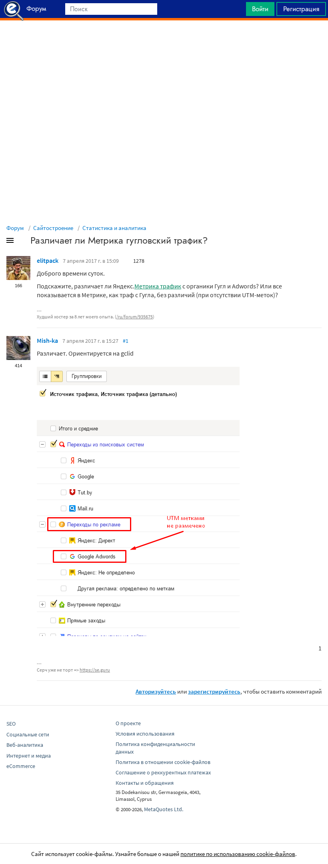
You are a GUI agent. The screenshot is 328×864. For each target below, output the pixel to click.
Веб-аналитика (24, 744)
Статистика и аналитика (114, 228)
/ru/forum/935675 (134, 317)
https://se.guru (95, 670)
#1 (125, 340)
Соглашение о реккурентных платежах (163, 772)
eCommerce (20, 766)
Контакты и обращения (145, 782)
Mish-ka (47, 340)
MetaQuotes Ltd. (163, 809)
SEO (11, 723)
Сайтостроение (53, 228)
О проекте (128, 723)
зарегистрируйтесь (214, 691)
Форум (15, 228)
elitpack (47, 260)
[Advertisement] (164, 40)
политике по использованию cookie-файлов (237, 854)
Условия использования (145, 733)
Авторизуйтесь (156, 691)
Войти (260, 9)
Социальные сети (27, 734)
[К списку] (23, 242)
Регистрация (301, 9)
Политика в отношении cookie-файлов (163, 762)
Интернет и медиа (28, 755)
